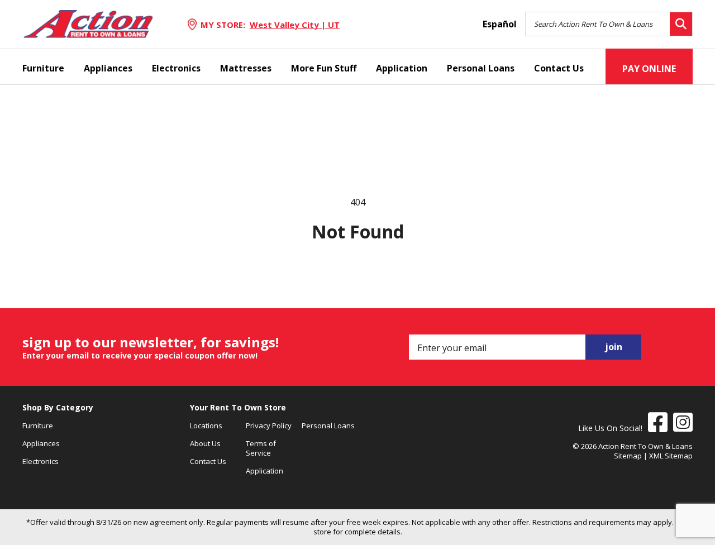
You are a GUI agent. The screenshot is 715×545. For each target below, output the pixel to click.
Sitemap (628, 456)
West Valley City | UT (295, 24)
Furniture (43, 68)
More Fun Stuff (323, 68)
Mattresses (245, 68)
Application (401, 68)
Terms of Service (261, 448)
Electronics (176, 68)
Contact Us (559, 68)
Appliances (108, 68)
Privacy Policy (269, 425)
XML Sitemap (671, 456)
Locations (206, 425)
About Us (205, 443)
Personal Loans (480, 68)
